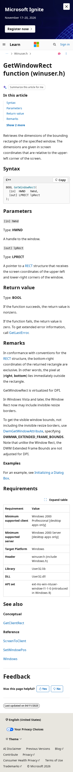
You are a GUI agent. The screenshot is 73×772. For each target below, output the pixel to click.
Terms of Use (54, 760)
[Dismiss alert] (66, 6)
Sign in (65, 44)
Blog (58, 749)
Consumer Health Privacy (20, 760)
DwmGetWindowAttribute (23, 431)
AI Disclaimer (12, 749)
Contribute (10, 755)
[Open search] (54, 44)
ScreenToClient (14, 641)
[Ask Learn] (59, 53)
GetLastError (18, 332)
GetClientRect (13, 623)
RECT (29, 266)
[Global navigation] (4, 44)
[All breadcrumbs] (6, 53)
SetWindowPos (14, 650)
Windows (10, 659)
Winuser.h (21, 53)
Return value (15, 113)
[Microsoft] (36, 44)
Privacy (27, 755)
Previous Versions (38, 749)
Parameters (14, 108)
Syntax (10, 103)
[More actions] (66, 53)
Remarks (12, 119)
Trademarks (11, 766)
